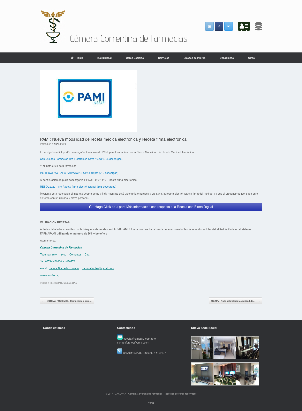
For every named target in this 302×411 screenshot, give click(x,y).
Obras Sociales (135, 58)
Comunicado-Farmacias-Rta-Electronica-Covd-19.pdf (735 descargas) (81, 159)
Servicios (163, 58)
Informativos (56, 282)
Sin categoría (70, 282)
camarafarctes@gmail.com (98, 268)
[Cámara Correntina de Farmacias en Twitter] (228, 26)
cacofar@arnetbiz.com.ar (64, 268)
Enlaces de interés (194, 58)
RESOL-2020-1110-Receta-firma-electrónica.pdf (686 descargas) (78, 186)
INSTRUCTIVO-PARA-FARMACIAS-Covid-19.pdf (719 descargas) (79, 173)
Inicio (80, 58)
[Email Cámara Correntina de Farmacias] (209, 26)
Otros (251, 58)
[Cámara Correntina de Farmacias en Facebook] (219, 26)
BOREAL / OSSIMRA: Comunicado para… (67, 300)
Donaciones (227, 58)
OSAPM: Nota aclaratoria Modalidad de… (235, 300)
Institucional (104, 58)
